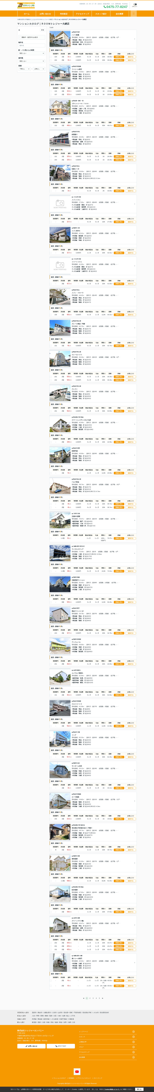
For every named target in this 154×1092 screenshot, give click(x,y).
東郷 (46, 1016)
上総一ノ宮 (82, 108)
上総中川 (84, 209)
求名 (80, 78)
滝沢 (78, 32)
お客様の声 (82, 1042)
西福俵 (79, 794)
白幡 (78, 918)
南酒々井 (83, 526)
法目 (78, 763)
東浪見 (81, 111)
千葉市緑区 (77, 1012)
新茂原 (81, 236)
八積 (80, 113)
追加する (130, 57)
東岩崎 (79, 66)
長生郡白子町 (77, 417)
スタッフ (82, 1037)
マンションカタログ (59, 1078)
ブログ (81, 1047)
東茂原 (79, 639)
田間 (78, 448)
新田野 (84, 207)
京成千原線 (63, 1019)
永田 (80, 558)
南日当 (83, 825)
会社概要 (119, 14)
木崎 (78, 856)
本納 (80, 240)
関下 (78, 608)
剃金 (82, 417)
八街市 (75, 513)
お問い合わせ (45, 14)
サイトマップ (98, 1078)
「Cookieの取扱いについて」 (112, 1089)
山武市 (75, 670)
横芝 (81, 682)
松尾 (81, 678)
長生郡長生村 (104, 1012)
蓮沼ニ (79, 670)
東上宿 (79, 352)
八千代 (73, 1016)
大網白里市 (76, 546)
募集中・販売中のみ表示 (30, 37)
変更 (42, 30)
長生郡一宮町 (77, 100)
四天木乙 (82, 546)
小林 (78, 228)
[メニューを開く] (134, 14)
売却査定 (64, 14)
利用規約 (71, 1078)
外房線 (75, 108)
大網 (80, 775)
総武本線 (76, 42)
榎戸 (81, 521)
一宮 (82, 100)
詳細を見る (119, 57)
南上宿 (79, 321)
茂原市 (75, 228)
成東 (81, 142)
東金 (80, 40)
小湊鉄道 (71, 1019)
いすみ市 (75, 197)
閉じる (139, 1089)
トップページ (83, 1031)
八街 (81, 523)
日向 (81, 42)
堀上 (78, 166)
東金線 (75, 40)
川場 (78, 732)
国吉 (83, 205)
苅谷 (79, 197)
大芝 (55, 1016)
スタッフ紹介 (101, 14)
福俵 (80, 44)
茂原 (80, 238)
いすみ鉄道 (76, 205)
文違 (78, 513)
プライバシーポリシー (84, 1078)
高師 (78, 577)
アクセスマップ (82, 14)
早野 (38, 1016)
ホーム (27, 14)
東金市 (75, 32)
